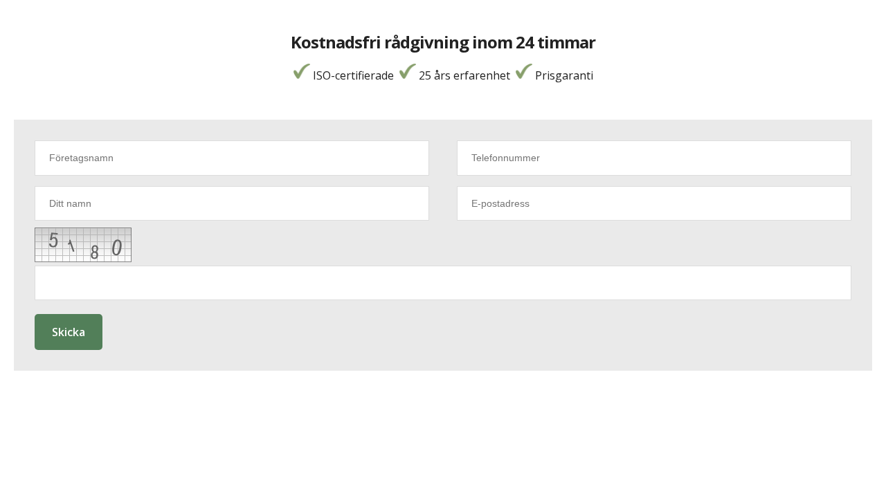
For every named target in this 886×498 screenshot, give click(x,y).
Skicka (68, 332)
